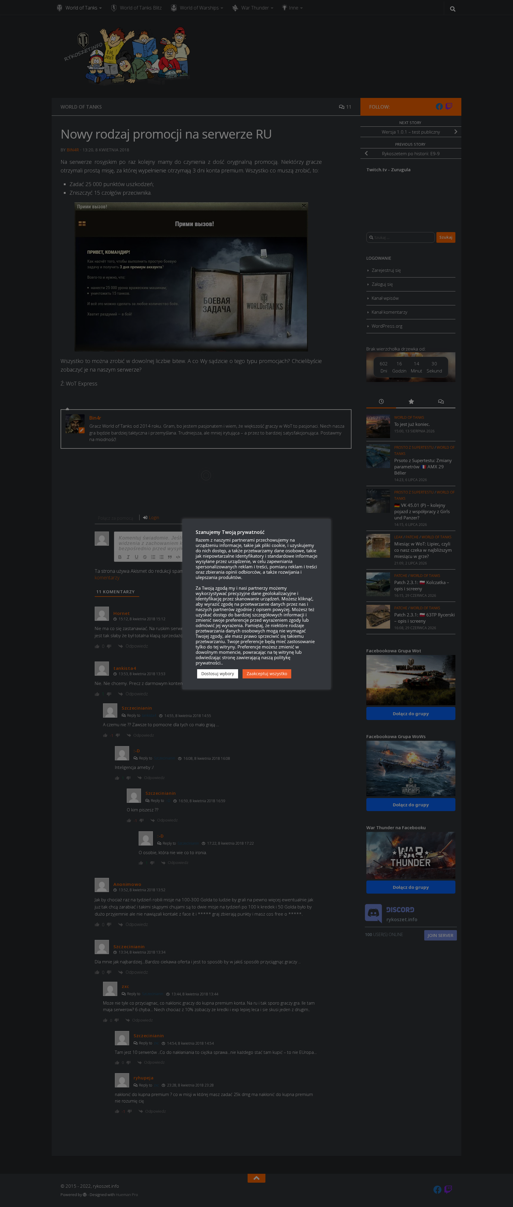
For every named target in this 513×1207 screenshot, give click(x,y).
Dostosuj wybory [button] (217, 673)
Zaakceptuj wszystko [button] (267, 673)
